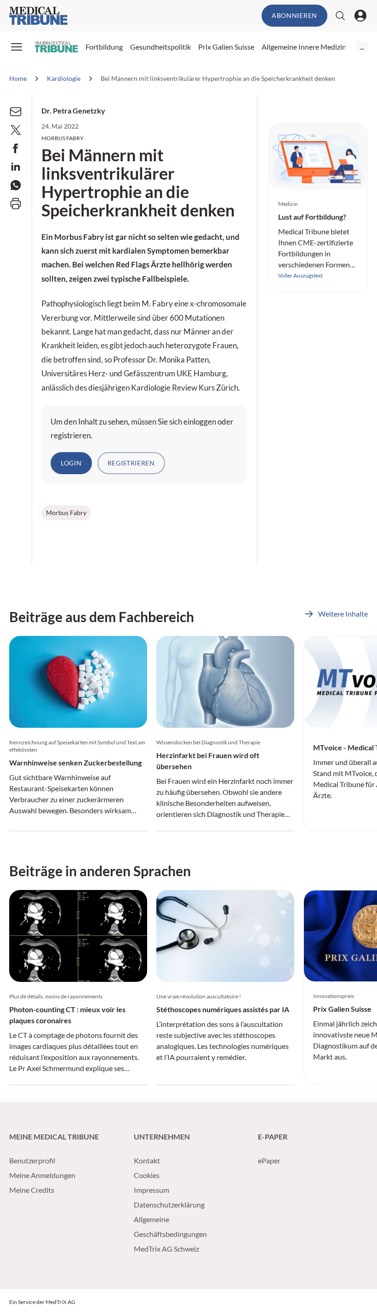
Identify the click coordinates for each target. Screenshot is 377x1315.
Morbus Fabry (66, 512)
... (362, 46)
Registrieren (131, 463)
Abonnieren (294, 15)
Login (71, 463)
